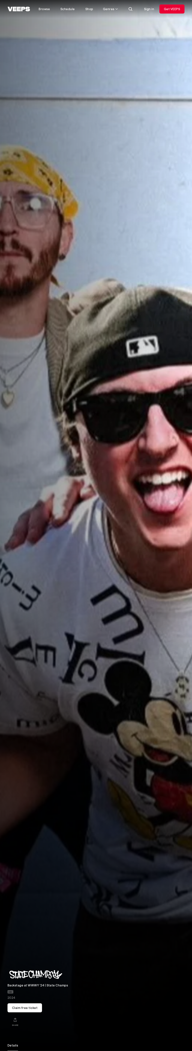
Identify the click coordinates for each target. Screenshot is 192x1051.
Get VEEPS (172, 9)
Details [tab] (13, 1045)
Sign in (149, 9)
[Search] (130, 9)
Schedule (67, 9)
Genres (108, 9)
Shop (89, 9)
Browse (44, 9)
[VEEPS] (19, 9)
